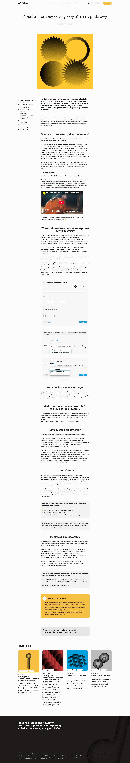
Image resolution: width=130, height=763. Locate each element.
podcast (63, 3)
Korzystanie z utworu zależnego (24, 110)
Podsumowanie (23, 129)
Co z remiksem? (23, 125)
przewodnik (107, 3)
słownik (57, 3)
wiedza (51, 3)
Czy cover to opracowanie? (23, 121)
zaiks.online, (62, 271)
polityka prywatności (107, 753)
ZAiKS (75, 3)
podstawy (69, 24)
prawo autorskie (62, 24)
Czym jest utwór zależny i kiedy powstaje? (26, 101)
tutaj (68, 585)
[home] (23, 3)
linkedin (51, 753)
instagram (32, 753)
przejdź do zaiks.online (94, 3)
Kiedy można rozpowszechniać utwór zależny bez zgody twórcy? (25, 116)
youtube (39, 753)
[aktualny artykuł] (28, 672)
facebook (25, 753)
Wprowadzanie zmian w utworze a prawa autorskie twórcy (25, 105)
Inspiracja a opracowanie (26, 127)
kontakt (70, 3)
